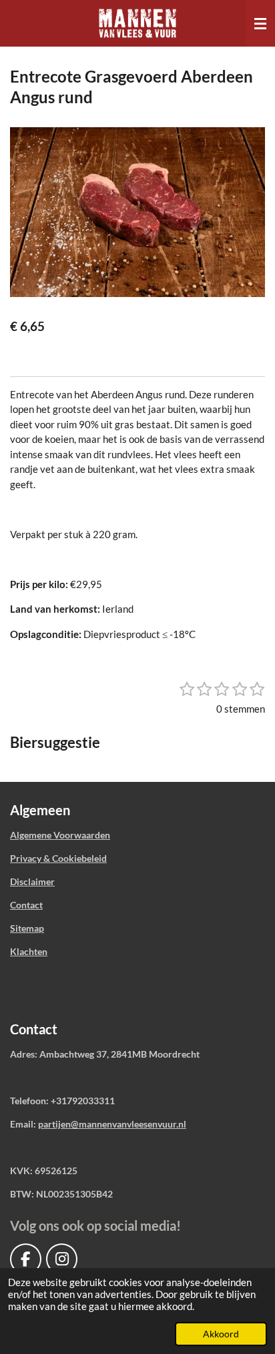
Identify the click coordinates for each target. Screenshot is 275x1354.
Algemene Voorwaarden (60, 835)
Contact (26, 904)
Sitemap (27, 928)
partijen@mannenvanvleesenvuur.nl (112, 1124)
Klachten (28, 951)
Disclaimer (32, 881)
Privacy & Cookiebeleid (58, 858)
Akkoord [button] (221, 1334)
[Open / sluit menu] (260, 23)
